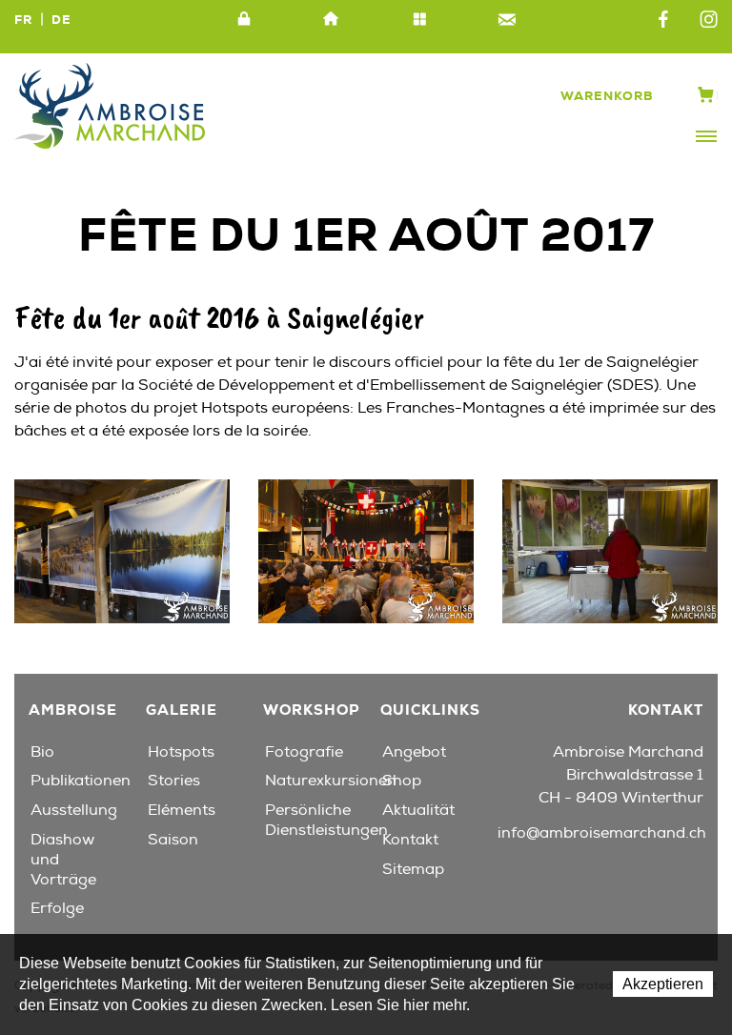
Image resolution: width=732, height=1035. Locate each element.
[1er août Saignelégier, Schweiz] (122, 549)
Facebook (663, 20)
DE (61, 19)
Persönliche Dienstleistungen (326, 820)
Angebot (414, 751)
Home (331, 20)
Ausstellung (73, 810)
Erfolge (57, 908)
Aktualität (418, 810)
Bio (42, 751)
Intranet (244, 20)
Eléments (181, 810)
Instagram (709, 20)
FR (23, 19)
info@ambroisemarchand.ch (602, 832)
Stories (174, 780)
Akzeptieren (662, 984)
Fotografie (304, 751)
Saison (173, 839)
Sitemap (419, 20)
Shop (401, 780)
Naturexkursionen (330, 780)
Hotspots (181, 751)
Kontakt (507, 20)
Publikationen (80, 780)
